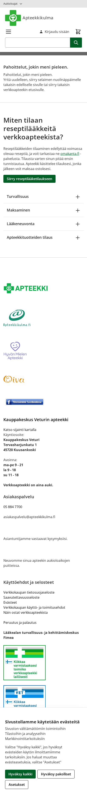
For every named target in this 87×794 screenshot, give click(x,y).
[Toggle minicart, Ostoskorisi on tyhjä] (78, 31)
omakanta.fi (69, 153)
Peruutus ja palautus (20, 622)
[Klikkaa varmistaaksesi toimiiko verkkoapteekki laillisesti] (43, 702)
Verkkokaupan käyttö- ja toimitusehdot (34, 607)
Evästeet (10, 602)
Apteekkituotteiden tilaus (30, 237)
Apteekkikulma (38, 18)
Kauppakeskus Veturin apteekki (35, 419)
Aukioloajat (10, 3)
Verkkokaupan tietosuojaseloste (28, 592)
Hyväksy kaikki (20, 774)
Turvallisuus (18, 196)
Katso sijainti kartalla (19, 429)
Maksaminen (18, 210)
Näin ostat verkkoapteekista (25, 612)
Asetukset (17, 784)
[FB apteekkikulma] (43, 401)
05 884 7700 (12, 507)
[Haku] (76, 43)
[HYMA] (43, 351)
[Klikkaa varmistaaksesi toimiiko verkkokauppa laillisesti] (43, 662)
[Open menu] (8, 31)
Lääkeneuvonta (20, 223)
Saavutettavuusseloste (21, 597)
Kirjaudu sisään (57, 31)
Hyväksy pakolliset (56, 774)
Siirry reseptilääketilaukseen (29, 178)
